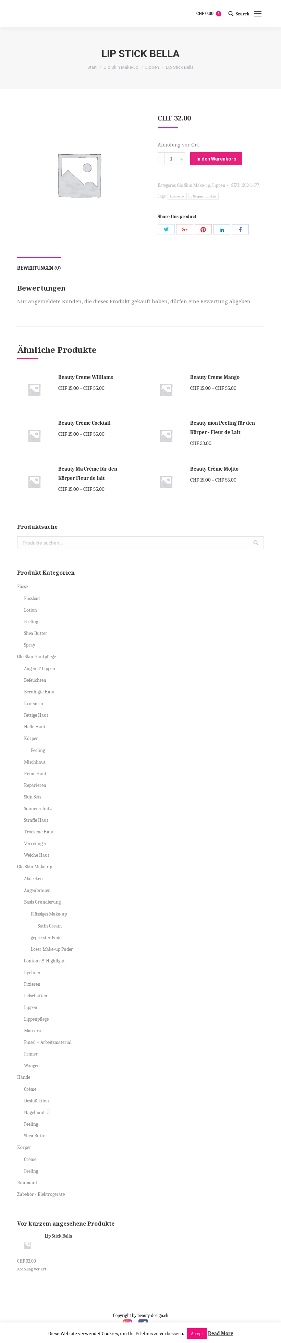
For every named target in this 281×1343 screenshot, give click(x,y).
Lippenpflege (36, 1019)
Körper (31, 738)
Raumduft (27, 1183)
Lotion (30, 610)
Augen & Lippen (39, 669)
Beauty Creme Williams (85, 377)
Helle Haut (35, 727)
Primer (31, 1054)
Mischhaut (35, 762)
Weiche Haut (36, 855)
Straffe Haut (36, 820)
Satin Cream (50, 926)
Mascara (32, 1031)
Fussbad (32, 598)
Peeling (31, 622)
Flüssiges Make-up (49, 914)
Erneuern (33, 703)
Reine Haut (35, 774)
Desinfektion (36, 1101)
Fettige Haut (36, 715)
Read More (220, 1333)
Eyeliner (32, 972)
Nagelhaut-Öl (37, 1112)
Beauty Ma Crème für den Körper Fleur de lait (87, 473)
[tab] (39, 265)
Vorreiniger (35, 843)
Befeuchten (35, 680)
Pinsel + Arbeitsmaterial (48, 1042)
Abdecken (33, 879)
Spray (29, 645)
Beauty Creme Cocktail (84, 423)
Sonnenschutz (38, 808)
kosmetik (177, 196)
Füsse (22, 586)
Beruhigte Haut (39, 692)
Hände (23, 1077)
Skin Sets (32, 797)
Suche (256, 543)
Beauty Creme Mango (215, 377)
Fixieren (32, 984)
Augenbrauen (37, 890)
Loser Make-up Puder (52, 949)
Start (92, 67)
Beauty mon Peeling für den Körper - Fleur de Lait (222, 427)
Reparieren (35, 785)
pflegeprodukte (203, 196)
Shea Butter (35, 633)
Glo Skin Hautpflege (36, 657)
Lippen (152, 67)
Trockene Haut (39, 832)
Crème (30, 1089)
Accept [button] (197, 1333)
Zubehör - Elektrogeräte (41, 1194)
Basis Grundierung (42, 902)
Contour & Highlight (44, 961)
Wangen (32, 1066)
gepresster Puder (47, 938)
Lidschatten (35, 996)
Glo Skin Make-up (120, 67)
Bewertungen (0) (39, 268)
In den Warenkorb (216, 159)
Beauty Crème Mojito (214, 469)
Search (242, 13)
